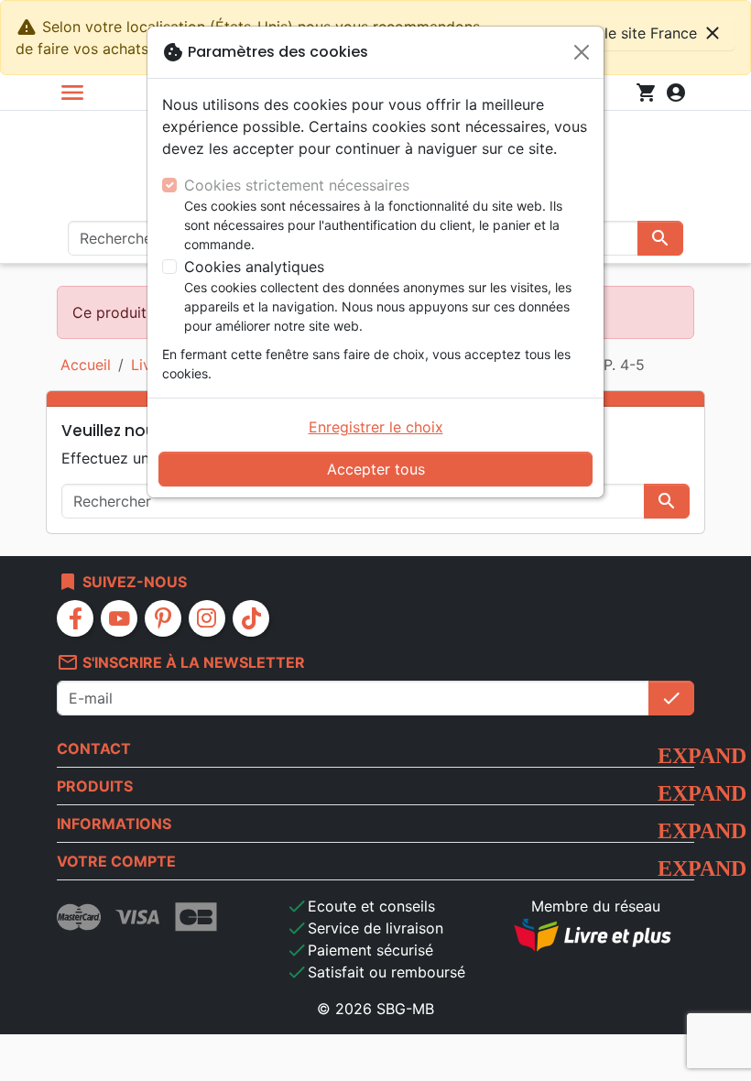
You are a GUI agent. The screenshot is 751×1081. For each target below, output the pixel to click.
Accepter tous (376, 469)
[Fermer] (581, 52)
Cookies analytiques (254, 266)
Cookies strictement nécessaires (296, 185)
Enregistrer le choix (376, 427)
